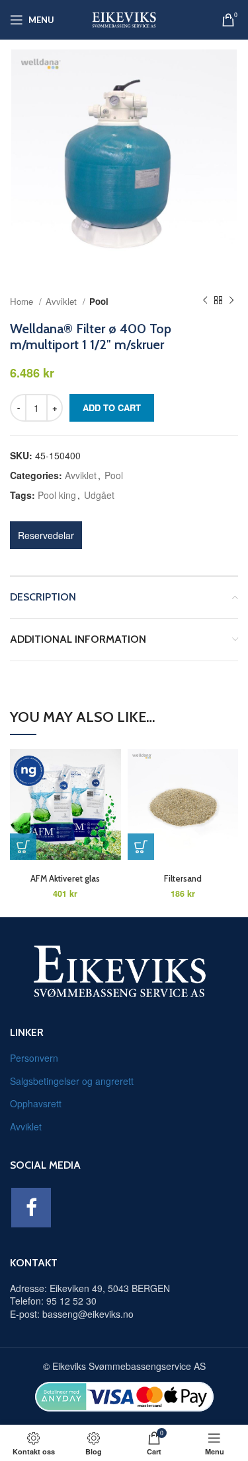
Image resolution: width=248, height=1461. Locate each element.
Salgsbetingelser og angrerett (72, 1081)
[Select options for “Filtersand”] (141, 846)
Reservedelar (46, 535)
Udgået (99, 495)
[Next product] (231, 301)
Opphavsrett (36, 1103)
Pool (98, 301)
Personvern (34, 1057)
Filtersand (183, 879)
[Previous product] (205, 301)
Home (23, 301)
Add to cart (112, 407)
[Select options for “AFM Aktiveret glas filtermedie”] (23, 846)
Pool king (57, 495)
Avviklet (62, 301)
